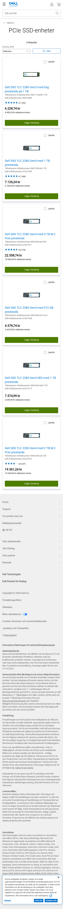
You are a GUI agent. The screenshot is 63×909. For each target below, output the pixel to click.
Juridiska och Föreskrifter (15, 628)
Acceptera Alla (51, 901)
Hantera (7, 900)
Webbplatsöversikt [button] (11, 523)
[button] (51, 4)
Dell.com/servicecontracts (14, 701)
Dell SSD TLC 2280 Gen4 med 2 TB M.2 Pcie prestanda (30, 450)
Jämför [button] (51, 62)
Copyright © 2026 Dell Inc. (15, 593)
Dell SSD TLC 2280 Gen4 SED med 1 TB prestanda (30, 380)
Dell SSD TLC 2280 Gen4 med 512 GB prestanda (29, 310)
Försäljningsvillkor (11, 600)
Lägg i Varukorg (31, 123)
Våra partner (8, 555)
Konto (5, 502)
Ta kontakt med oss (12, 516)
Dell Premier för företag (14, 581)
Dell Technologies (11, 574)
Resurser (6, 562)
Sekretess (7, 607)
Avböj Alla (38, 901)
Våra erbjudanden (11, 541)
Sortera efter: (8, 47)
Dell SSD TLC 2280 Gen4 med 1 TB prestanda (27, 163)
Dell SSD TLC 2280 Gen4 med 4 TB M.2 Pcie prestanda (30, 236)
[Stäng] (58, 877)
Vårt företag (8, 548)
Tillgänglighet (9, 635)
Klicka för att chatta (24, 768)
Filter (48, 51)
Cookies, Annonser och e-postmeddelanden (24, 621)
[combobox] (31, 13)
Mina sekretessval (12, 614)
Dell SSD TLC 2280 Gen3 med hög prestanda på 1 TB (27, 89)
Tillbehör (10, 23)
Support (6, 509)
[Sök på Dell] (57, 13)
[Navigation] (4, 4)
